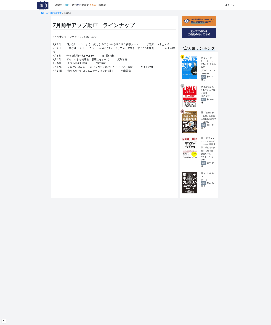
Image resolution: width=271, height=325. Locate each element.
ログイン (230, 5)
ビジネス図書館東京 (52, 13)
